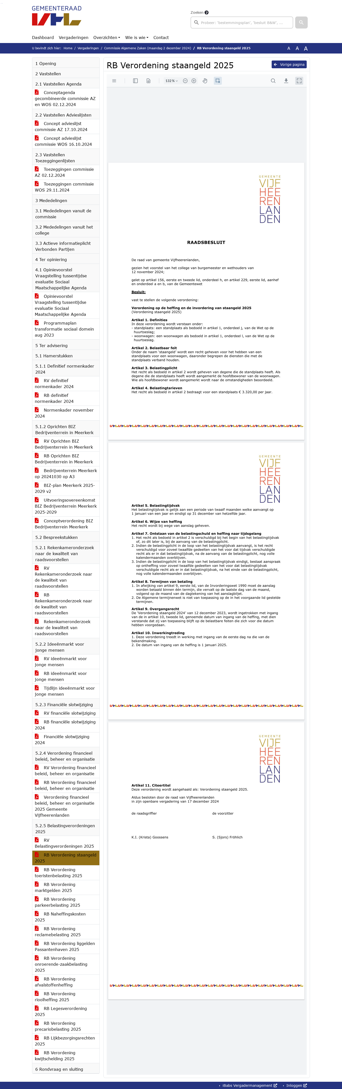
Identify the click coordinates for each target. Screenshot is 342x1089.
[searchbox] (242, 23)
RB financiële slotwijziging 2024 (65, 724)
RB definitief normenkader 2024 (54, 398)
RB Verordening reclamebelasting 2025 (58, 931)
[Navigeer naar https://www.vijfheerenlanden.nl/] (56, 19)
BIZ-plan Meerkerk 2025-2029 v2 (65, 488)
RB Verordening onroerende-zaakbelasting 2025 (61, 964)
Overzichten (105, 37)
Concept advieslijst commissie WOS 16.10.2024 (63, 141)
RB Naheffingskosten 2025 (60, 916)
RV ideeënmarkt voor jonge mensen (61, 661)
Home (68, 48)
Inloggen (294, 1085)
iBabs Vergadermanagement (247, 1085)
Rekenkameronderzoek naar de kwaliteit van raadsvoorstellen (62, 627)
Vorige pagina (291, 64)
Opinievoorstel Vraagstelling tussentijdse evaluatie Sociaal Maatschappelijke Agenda (60, 305)
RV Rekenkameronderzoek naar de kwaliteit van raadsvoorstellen (63, 577)
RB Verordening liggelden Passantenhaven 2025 (65, 946)
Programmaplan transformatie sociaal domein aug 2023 (64, 329)
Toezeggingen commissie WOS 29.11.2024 (64, 187)
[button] (301, 23)
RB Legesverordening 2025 (61, 1011)
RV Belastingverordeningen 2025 (64, 843)
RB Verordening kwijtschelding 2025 (55, 1055)
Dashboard (43, 37)
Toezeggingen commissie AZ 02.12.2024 (64, 172)
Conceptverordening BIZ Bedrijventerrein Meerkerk (64, 523)
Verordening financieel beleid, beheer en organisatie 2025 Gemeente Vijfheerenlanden (64, 806)
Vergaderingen (73, 37)
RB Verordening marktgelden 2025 (55, 887)
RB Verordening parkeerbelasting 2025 (57, 902)
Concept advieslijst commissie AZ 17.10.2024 (61, 126)
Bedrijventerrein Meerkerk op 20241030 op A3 (66, 473)
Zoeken (197, 12)
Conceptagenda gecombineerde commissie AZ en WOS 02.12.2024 (65, 98)
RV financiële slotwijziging (69, 713)
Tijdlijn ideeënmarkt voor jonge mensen (65, 691)
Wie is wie (135, 37)
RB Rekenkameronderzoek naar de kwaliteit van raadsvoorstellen (63, 603)
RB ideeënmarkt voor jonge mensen (61, 676)
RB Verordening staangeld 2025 (65, 857)
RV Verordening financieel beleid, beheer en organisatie (65, 770)
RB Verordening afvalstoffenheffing (55, 981)
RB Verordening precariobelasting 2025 (58, 1026)
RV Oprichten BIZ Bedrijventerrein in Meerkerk (64, 444)
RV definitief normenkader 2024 (54, 383)
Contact (161, 37)
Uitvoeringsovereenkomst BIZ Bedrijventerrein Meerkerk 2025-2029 (66, 506)
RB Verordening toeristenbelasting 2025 (58, 872)
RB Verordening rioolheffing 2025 (55, 996)
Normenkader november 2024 (64, 413)
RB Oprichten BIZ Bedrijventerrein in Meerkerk (64, 458)
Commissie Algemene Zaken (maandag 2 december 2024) (147, 48)
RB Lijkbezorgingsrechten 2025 (65, 1040)
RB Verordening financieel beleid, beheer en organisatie (65, 785)
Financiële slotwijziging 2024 (62, 739)
